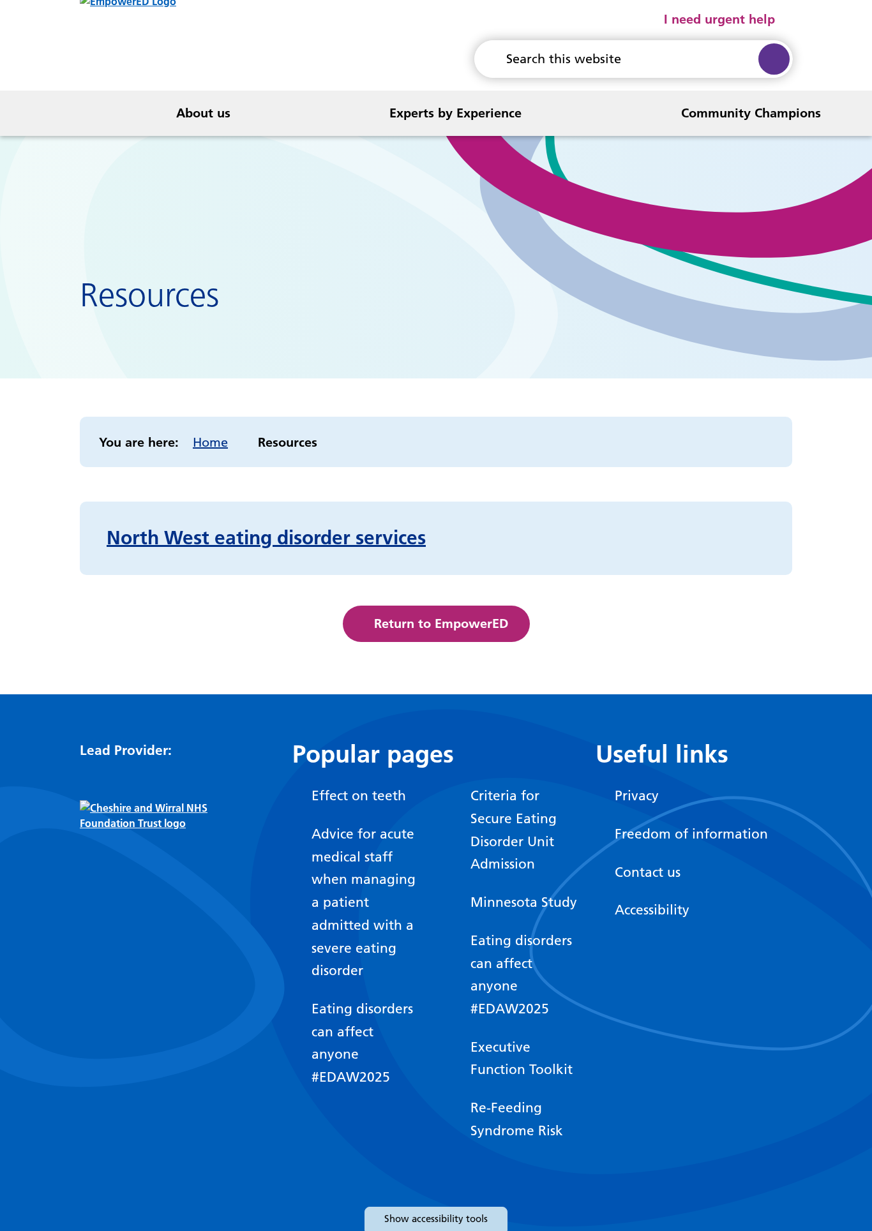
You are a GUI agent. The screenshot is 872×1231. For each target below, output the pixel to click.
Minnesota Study (523, 902)
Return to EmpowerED (441, 623)
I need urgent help (719, 19)
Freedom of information (691, 834)
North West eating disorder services (266, 537)
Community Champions (751, 113)
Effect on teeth (359, 795)
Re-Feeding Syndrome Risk (516, 1119)
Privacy (637, 795)
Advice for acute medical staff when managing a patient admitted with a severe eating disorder (364, 902)
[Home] (33, 113)
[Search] (773, 59)
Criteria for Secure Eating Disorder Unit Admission (513, 829)
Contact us (647, 872)
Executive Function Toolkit (521, 1058)
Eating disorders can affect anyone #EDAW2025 (362, 1043)
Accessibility (652, 910)
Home (210, 442)
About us (203, 113)
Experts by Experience (455, 113)
